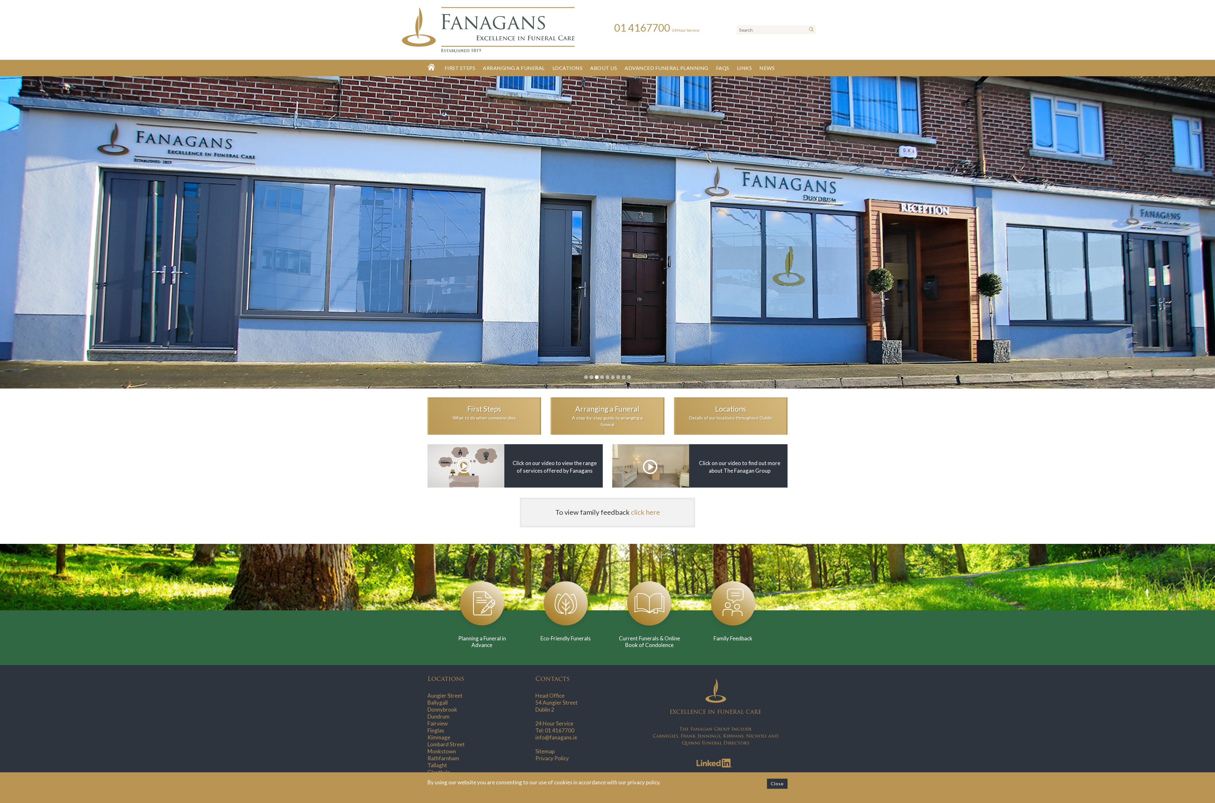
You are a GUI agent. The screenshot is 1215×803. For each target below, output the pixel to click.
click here (645, 512)
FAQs (722, 68)
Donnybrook (442, 709)
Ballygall (437, 702)
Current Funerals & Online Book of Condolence (649, 641)
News (767, 68)
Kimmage (438, 737)
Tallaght (437, 765)
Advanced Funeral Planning (666, 68)
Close (777, 783)
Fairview (437, 723)
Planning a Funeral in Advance (482, 641)
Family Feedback (732, 638)
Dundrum (438, 716)
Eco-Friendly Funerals (565, 638)
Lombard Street (446, 744)
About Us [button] (603, 68)
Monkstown (441, 751)
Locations (567, 68)
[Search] (811, 30)
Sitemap (545, 751)
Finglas (435, 730)
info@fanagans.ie (556, 737)
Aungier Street (445, 695)
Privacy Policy (552, 758)
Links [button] (744, 68)
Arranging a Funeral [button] (514, 68)
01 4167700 (559, 730)
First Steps (460, 68)
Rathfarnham (443, 758)
